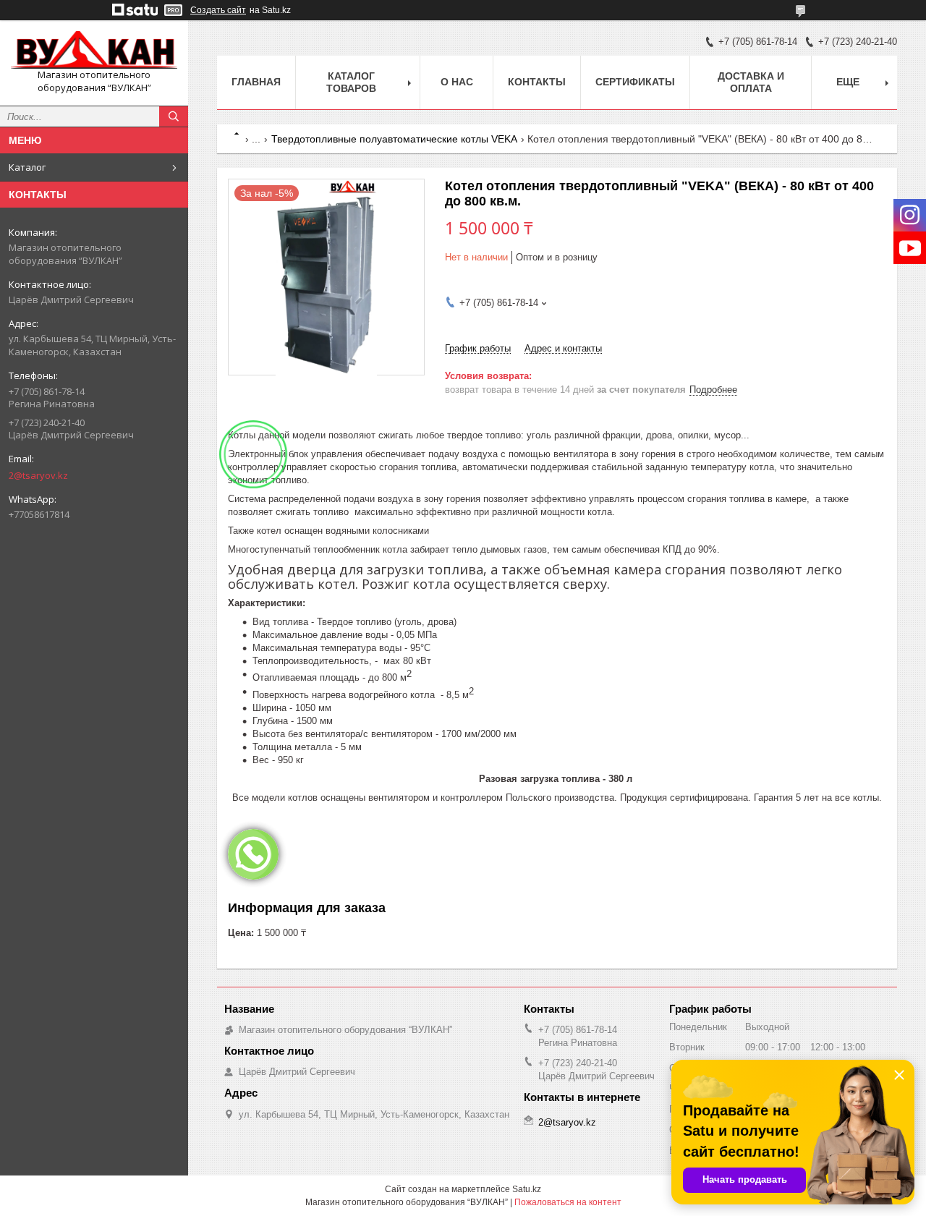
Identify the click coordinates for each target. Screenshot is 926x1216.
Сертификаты (635, 82)
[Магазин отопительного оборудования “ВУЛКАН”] (94, 50)
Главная (256, 82)
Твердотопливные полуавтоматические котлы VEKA (394, 139)
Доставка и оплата (751, 82)
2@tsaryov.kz (38, 475)
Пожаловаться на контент (567, 1202)
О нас (457, 82)
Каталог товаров (351, 82)
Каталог (27, 167)
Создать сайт (218, 10)
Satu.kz (526, 1189)
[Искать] (173, 116)
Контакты (537, 82)
